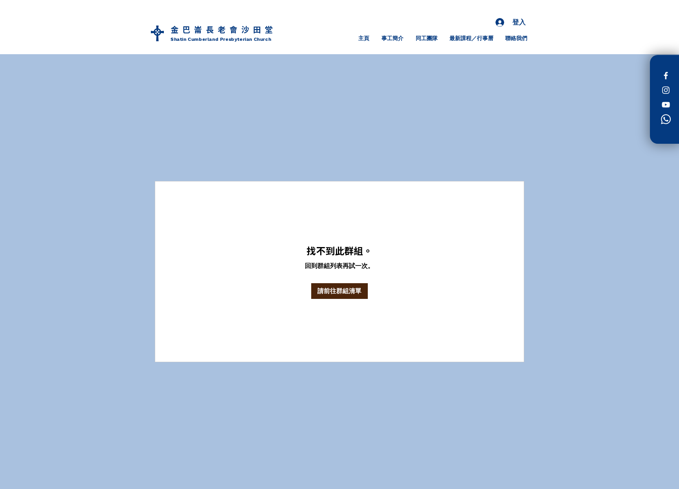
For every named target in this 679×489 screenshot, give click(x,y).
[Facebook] (666, 76)
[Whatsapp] (666, 119)
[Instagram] (666, 90)
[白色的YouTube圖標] (666, 105)
